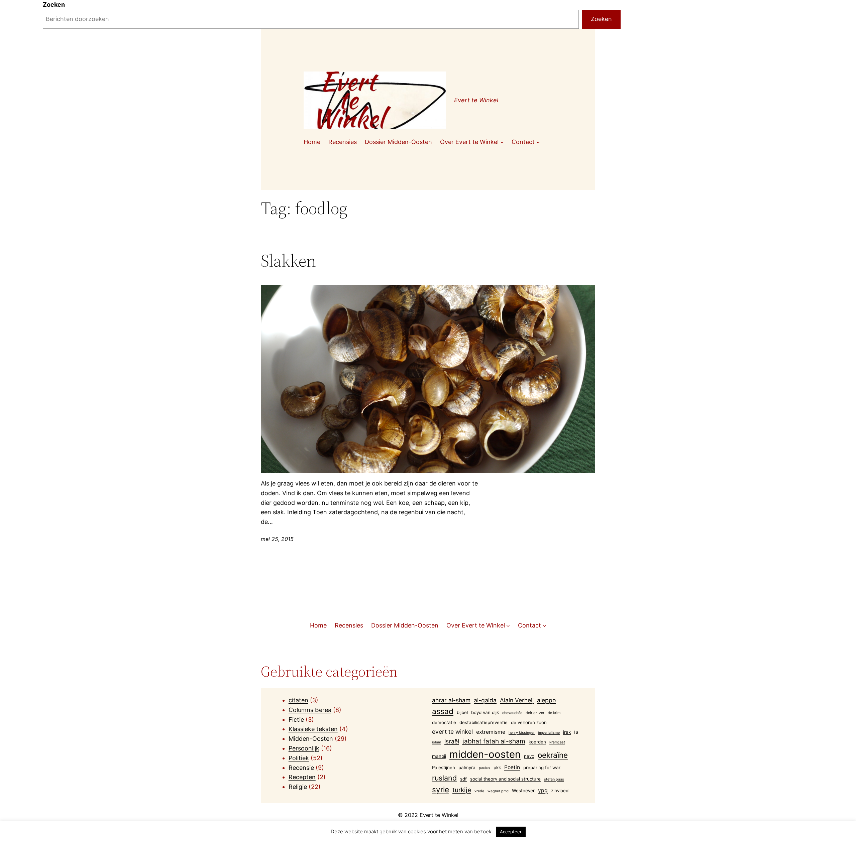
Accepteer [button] (511, 831)
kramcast (557, 742)
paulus (484, 768)
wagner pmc (498, 791)
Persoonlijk (304, 748)
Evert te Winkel (476, 100)
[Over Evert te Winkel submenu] (502, 142)
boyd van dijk (485, 712)
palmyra (466, 767)
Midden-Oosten (311, 738)
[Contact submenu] (538, 142)
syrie (440, 789)
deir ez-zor (535, 713)
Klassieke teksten (313, 728)
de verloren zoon (529, 722)
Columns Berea (310, 709)
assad (442, 711)
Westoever (523, 790)
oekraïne (553, 754)
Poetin (512, 767)
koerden (537, 741)
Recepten (302, 777)
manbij (439, 756)
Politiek (299, 757)
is (576, 732)
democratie (444, 722)
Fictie (296, 719)
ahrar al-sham (451, 700)
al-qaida (485, 700)
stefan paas (554, 779)
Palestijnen (443, 767)
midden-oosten (485, 754)
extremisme (490, 732)
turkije (461, 790)
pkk (497, 767)
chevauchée (512, 713)
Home (312, 141)
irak (567, 732)
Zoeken (54, 4)
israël (451, 741)
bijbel (462, 712)
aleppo (546, 700)
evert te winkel (452, 731)
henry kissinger (522, 732)
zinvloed (559, 790)
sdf (463, 779)
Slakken (288, 261)
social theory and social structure (505, 779)
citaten (298, 700)
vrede (479, 791)
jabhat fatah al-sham (493, 741)
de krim (554, 713)
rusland (444, 778)
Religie (298, 786)
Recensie (301, 767)
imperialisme (549, 732)
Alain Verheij (517, 700)
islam (436, 742)
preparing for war (541, 767)
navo (529, 756)
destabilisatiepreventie (483, 722)
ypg (543, 790)
